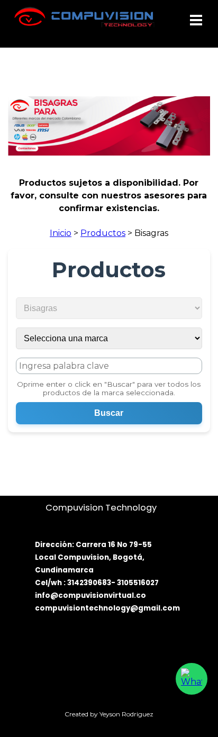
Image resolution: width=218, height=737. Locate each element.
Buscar (108, 412)
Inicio (60, 233)
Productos (102, 233)
